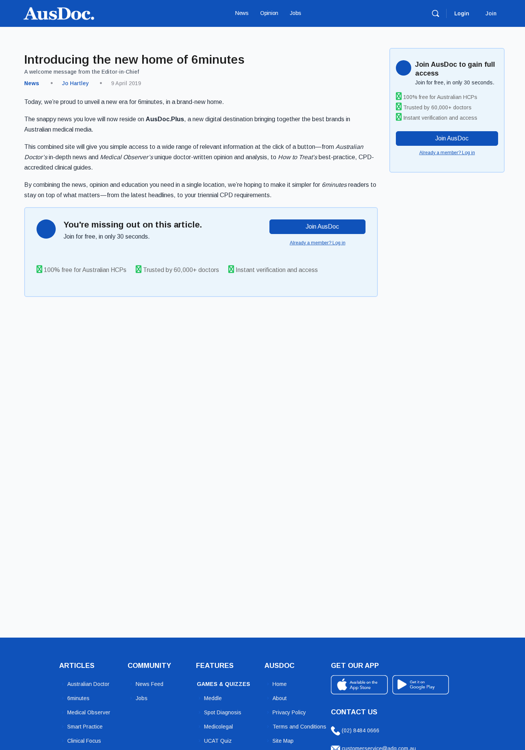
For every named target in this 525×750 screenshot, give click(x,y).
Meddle (213, 698)
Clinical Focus (84, 741)
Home (279, 684)
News (31, 83)
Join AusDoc (321, 226)
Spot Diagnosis (222, 712)
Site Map (283, 741)
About (279, 698)
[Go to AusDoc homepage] (58, 12)
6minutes (78, 698)
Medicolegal (218, 727)
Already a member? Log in (318, 243)
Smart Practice (85, 727)
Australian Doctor (88, 684)
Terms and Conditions (299, 727)
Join (491, 13)
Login (461, 13)
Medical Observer (88, 712)
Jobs (142, 698)
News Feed (149, 684)
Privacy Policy (289, 712)
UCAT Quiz (218, 741)
